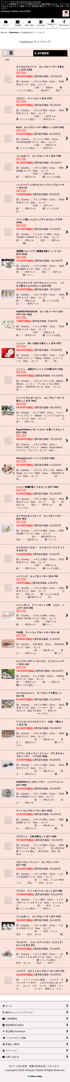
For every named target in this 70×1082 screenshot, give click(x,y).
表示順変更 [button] (43, 53)
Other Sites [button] (36, 1076)
